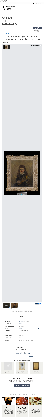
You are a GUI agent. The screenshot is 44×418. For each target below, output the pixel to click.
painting (20, 328)
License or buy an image (22, 347)
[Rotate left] (38, 45)
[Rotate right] (37, 45)
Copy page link (22, 343)
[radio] (6, 306)
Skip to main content (3, 1)
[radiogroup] (22, 306)
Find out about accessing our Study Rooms (22, 353)
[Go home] (40, 45)
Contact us (31, 356)
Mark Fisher (21, 321)
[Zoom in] (31, 45)
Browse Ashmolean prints (22, 349)
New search (8, 33)
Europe (20, 323)
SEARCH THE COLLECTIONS (22, 385)
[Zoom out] (33, 45)
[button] (42, 11)
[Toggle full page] (35, 45)
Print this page (22, 345)
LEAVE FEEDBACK (37, 28)
